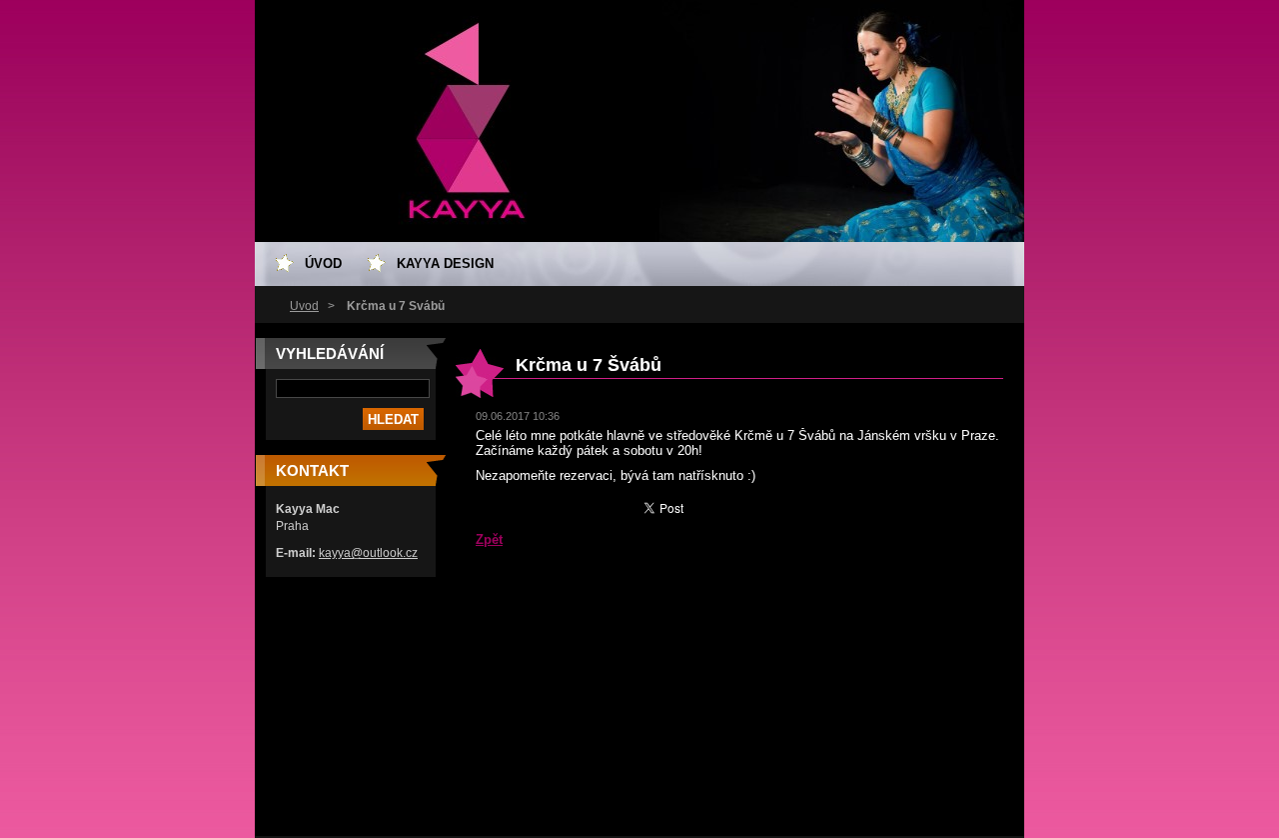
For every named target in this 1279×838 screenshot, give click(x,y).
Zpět (489, 539)
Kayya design (445, 263)
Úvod (304, 306)
